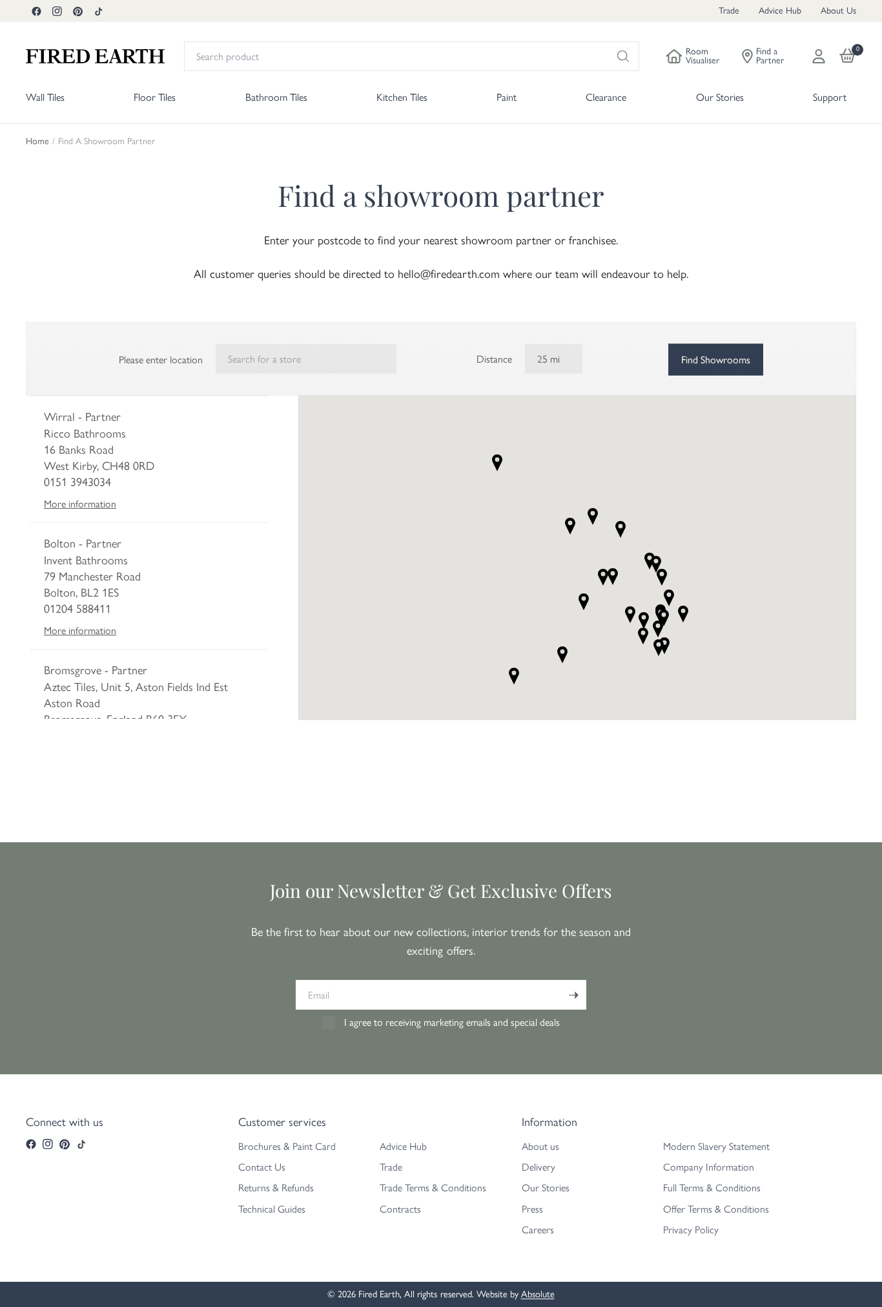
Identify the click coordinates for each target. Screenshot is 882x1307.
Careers (538, 1230)
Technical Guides (271, 1209)
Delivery (538, 1167)
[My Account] (818, 56)
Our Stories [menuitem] (720, 97)
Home (37, 141)
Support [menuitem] (829, 97)
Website (150, 504)
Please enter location (161, 360)
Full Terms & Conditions (712, 1188)
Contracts (400, 1209)
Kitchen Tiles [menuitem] (401, 97)
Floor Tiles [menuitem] (155, 97)
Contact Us (261, 1167)
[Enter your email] (573, 995)
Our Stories (545, 1188)
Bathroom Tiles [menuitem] (276, 97)
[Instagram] (56, 11)
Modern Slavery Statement (716, 1146)
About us (540, 1146)
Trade (729, 10)
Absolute (538, 1294)
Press (532, 1209)
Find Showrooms (715, 360)
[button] (570, 526)
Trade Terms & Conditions (433, 1188)
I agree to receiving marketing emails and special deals (452, 1022)
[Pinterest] (77, 11)
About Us (838, 10)
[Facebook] (36, 11)
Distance (494, 359)
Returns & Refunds (276, 1188)
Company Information (708, 1167)
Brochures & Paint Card (287, 1146)
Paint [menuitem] (507, 97)
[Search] (623, 56)
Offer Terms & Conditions (716, 1209)
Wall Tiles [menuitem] (45, 97)
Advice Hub (780, 10)
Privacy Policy (691, 1230)
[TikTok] (98, 11)
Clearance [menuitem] (606, 97)
